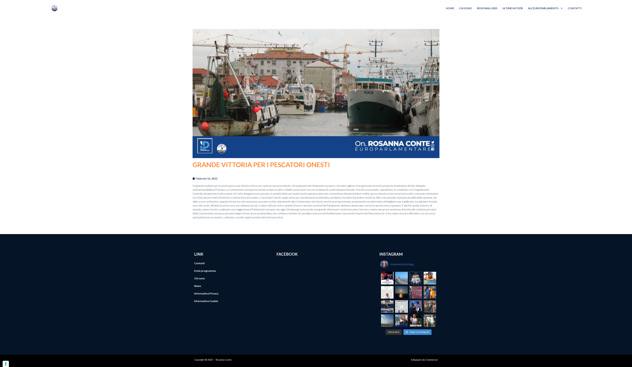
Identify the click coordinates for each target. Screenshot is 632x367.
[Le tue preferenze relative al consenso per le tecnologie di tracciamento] (6, 364)
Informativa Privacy (206, 293)
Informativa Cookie (206, 301)
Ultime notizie (512, 8)
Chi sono (465, 8)
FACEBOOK (287, 254)
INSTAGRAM (391, 254)
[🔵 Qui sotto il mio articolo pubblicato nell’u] (387, 292)
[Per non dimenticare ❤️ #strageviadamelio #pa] (415, 292)
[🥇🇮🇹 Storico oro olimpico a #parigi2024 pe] (415, 278)
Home (450, 8)
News (197, 285)
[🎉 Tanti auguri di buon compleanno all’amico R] (430, 292)
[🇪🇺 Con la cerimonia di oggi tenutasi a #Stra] (387, 306)
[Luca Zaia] (401, 306)
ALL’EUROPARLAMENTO (543, 8)
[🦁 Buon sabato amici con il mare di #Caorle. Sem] (387, 320)
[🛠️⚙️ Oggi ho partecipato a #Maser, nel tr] (430, 306)
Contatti (574, 8)
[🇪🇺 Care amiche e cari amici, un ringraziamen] (401, 320)
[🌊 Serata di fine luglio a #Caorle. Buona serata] (401, 278)
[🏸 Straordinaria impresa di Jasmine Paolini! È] (415, 320)
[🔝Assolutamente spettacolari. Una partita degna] (430, 320)
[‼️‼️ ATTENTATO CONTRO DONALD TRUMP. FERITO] (415, 306)
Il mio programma (205, 270)
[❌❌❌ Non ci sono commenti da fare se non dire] (387, 278)
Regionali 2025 (487, 8)
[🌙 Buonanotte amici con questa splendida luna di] (401, 292)
